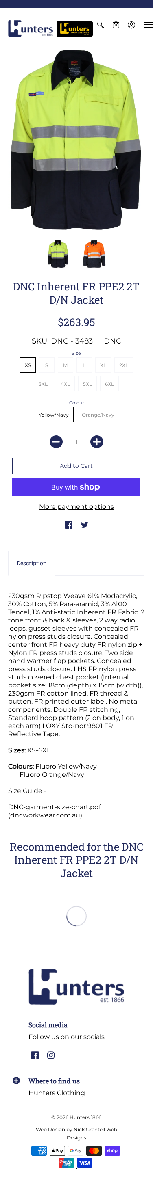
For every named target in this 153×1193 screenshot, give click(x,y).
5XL (87, 384)
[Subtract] (56, 441)
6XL (109, 384)
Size (76, 353)
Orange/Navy (98, 415)
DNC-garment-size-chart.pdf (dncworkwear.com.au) (54, 811)
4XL (65, 384)
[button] (100, 24)
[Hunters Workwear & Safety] (75, 29)
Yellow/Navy (54, 415)
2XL (123, 365)
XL (103, 365)
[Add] (96, 441)
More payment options (76, 506)
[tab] (31, 563)
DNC (112, 341)
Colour (76, 403)
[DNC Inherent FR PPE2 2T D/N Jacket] (58, 254)
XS (28, 365)
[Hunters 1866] (30, 28)
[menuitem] (100, 24)
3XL (43, 384)
